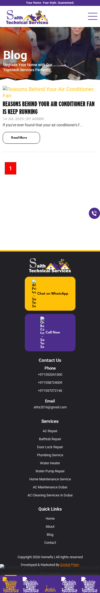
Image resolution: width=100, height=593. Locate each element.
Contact (50, 543)
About (50, 526)
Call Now (53, 332)
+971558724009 (50, 383)
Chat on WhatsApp (52, 293)
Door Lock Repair (50, 447)
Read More (19, 137)
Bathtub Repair (50, 439)
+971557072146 (50, 391)
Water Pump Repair (50, 471)
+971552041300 (50, 374)
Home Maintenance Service (50, 479)
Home (50, 518)
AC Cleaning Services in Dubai (50, 495)
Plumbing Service (50, 455)
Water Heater (50, 463)
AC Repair (50, 431)
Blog (50, 535)
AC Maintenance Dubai (50, 487)
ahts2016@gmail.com (50, 407)
